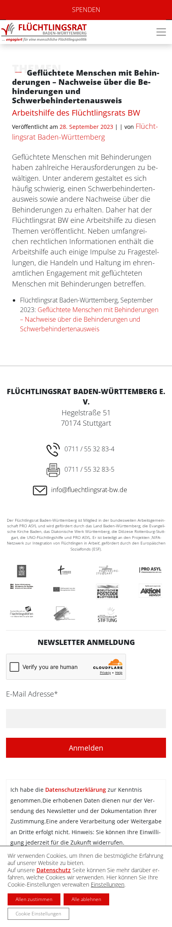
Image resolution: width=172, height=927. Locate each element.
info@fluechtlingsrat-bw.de (89, 489)
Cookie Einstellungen (38, 913)
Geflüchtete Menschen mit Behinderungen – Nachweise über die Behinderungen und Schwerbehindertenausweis (89, 319)
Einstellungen (107, 884)
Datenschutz (53, 870)
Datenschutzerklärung (75, 789)
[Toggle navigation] (161, 32)
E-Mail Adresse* (32, 694)
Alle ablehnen (86, 899)
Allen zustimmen (34, 899)
